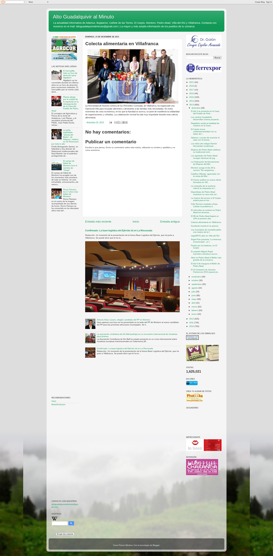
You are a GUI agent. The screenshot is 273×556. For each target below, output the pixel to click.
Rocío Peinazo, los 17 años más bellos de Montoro (70, 193)
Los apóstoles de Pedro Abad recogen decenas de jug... (204, 157)
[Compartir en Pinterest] (126, 122)
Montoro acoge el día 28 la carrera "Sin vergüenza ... (203, 169)
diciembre (196, 108)
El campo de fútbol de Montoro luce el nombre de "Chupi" (70, 165)
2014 (191, 101)
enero (194, 314)
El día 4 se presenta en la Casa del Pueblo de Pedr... (205, 112)
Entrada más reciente (98, 221)
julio (194, 292)
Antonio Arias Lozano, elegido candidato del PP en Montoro (123, 320)
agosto (195, 288)
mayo (194, 299)
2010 (191, 326)
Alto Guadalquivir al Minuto (83, 17)
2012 (191, 319)
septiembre (197, 284)
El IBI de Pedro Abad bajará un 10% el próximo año (205, 217)
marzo (195, 307)
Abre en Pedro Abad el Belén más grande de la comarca (206, 259)
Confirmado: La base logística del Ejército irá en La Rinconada (118, 230)
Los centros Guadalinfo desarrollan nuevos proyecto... (205, 118)
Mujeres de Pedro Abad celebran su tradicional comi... (206, 151)
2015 (191, 97)
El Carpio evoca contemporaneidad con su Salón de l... (204, 131)
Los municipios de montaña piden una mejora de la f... (206, 231)
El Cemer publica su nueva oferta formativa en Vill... (206, 181)
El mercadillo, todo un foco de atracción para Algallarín (70, 74)
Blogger (156, 545)
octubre (195, 280)
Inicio (136, 221)
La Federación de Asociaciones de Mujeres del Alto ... (205, 163)
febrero (195, 310)
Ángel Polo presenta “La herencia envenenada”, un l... (206, 240)
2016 (191, 93)
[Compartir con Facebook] (123, 122)
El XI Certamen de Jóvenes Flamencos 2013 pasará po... (205, 271)
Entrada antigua (170, 221)
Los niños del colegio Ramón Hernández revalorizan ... (204, 145)
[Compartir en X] (121, 122)
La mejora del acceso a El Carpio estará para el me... (206, 199)
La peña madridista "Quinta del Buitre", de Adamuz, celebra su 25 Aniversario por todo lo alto (65, 137)
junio (194, 295)
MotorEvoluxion (58, 404)
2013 (191, 105)
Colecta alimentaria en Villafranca (206, 222)
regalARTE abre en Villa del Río (205, 236)
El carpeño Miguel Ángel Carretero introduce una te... (205, 252)
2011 (191, 323)
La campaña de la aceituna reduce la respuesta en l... (204, 187)
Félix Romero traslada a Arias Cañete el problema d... (204, 205)
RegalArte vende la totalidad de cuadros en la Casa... (205, 124)
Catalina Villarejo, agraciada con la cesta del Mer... (205, 175)
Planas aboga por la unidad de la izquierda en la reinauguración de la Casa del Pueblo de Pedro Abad (64, 104)
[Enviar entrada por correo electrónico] (110, 122)
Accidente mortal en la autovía (204, 226)
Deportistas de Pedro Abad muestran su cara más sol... (204, 193)
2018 (191, 86)
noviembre (197, 277)
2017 (191, 90)
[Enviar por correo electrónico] (115, 122)
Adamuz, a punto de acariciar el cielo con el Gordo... (205, 139)
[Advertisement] (65, 260)
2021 (191, 82)
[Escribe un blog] (118, 122)
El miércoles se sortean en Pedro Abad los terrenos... (206, 211)
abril (194, 303)
